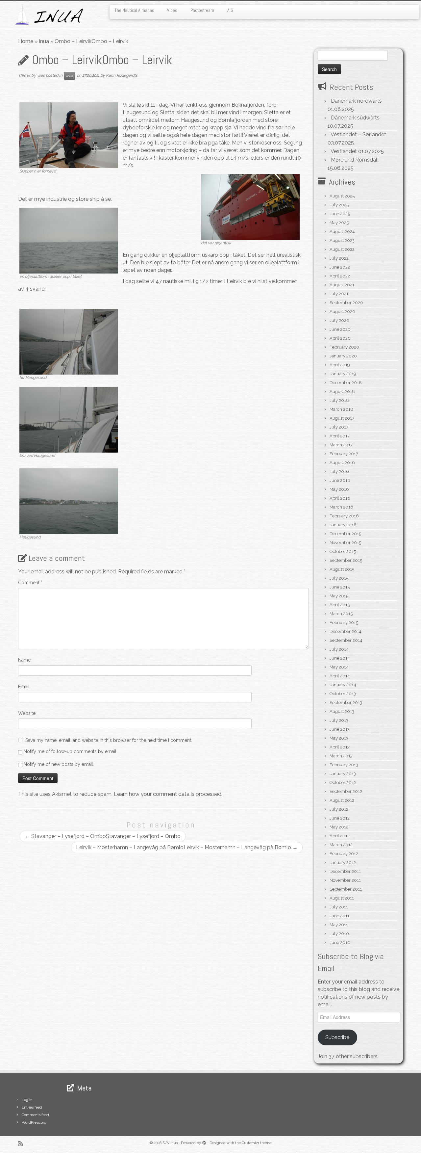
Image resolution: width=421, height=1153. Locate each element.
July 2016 (339, 471)
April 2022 (340, 276)
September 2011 (346, 889)
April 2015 (340, 604)
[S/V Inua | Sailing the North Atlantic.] (48, 14)
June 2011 (339, 915)
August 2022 (342, 249)
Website (27, 713)
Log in (27, 1100)
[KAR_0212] (68, 501)
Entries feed (32, 1107)
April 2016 (340, 498)
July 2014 (339, 649)
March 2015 (341, 613)
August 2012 (342, 800)
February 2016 (344, 515)
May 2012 (339, 827)
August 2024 (342, 231)
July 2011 (339, 906)
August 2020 (342, 311)
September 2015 (346, 560)
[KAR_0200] (68, 341)
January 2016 (343, 524)
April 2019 (340, 364)
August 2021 (342, 284)
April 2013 (340, 747)
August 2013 (342, 711)
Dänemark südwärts (355, 118)
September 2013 (346, 702)
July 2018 (339, 400)
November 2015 (345, 542)
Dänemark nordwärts (356, 101)
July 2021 (339, 293)
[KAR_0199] (68, 135)
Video (172, 10)
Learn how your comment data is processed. (168, 794)
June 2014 (340, 658)
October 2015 (343, 551)
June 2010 (340, 942)
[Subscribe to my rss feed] (22, 1143)
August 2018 (342, 391)
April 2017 (340, 435)
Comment (30, 582)
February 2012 (344, 853)
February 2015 (344, 622)
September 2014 (346, 640)
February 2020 (344, 347)
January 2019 (343, 373)
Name (24, 660)
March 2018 (341, 409)
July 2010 (339, 933)
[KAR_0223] (250, 206)
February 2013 (344, 764)
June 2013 (340, 729)
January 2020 (343, 356)
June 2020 (340, 329)
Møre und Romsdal (354, 160)
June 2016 (340, 480)
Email (24, 686)
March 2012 (341, 844)
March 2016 (341, 507)
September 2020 (346, 302)
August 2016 (342, 462)
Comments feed (35, 1115)
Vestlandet (344, 151)
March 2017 (341, 444)
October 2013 (343, 693)
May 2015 (339, 595)
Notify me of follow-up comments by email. (70, 751)
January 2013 (343, 773)
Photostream (202, 10)
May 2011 (339, 924)
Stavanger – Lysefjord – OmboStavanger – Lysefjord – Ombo (103, 836)
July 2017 (339, 427)
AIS (230, 10)
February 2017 (344, 453)
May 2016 (339, 489)
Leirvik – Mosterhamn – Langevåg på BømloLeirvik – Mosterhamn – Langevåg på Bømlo (187, 847)
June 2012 (340, 818)
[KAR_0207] (68, 419)
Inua (44, 41)
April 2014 (340, 675)
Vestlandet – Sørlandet (358, 134)
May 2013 (339, 738)
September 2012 (346, 791)
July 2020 (339, 320)
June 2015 (340, 587)
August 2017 (342, 418)
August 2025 (342, 196)
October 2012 (343, 782)
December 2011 (345, 871)
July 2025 (339, 204)
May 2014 (339, 667)
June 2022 (340, 267)
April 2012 (340, 835)
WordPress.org (34, 1122)
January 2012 (343, 862)
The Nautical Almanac (134, 10)
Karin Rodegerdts (121, 75)
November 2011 (345, 880)
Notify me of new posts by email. (59, 764)
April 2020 (340, 338)
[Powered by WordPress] (204, 1142)
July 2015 (339, 578)
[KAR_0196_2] (68, 240)
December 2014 (345, 631)
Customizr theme (256, 1143)
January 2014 (343, 684)
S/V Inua (170, 1143)
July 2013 (339, 720)
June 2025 (340, 213)
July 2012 (339, 809)
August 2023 (342, 240)
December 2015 (345, 533)
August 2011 (342, 898)
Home (25, 41)
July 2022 (339, 258)
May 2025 (339, 222)
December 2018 (346, 382)
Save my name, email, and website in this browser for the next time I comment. (108, 740)
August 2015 (342, 569)
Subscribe (337, 1037)
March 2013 (341, 755)
